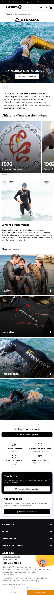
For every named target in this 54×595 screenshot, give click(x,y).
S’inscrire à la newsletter (28, 489)
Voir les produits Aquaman (27, 434)
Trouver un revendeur (28, 512)
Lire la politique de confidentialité (14, 584)
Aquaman (9, 14)
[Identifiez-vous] (45, 7)
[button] (41, 7)
